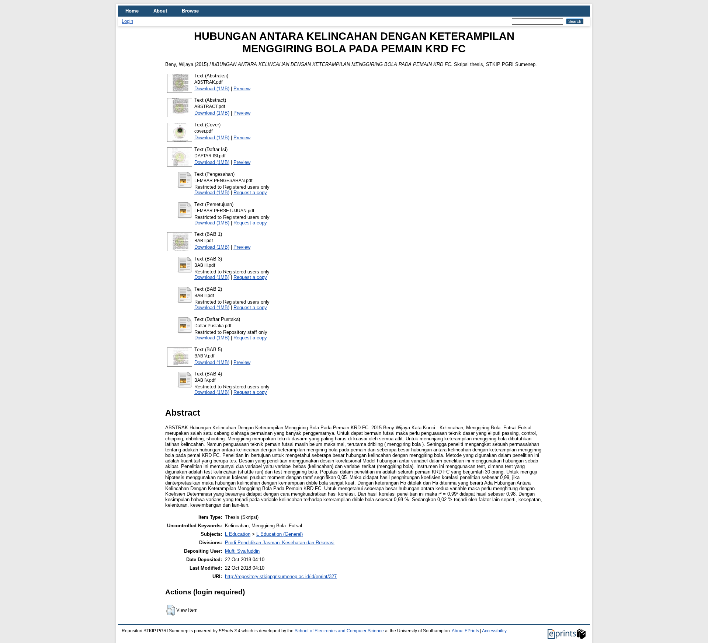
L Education (237, 534)
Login (127, 21)
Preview (241, 88)
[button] (170, 610)
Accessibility (494, 631)
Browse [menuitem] (190, 11)
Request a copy (250, 192)
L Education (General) (279, 534)
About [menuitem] (160, 11)
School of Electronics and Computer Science (339, 631)
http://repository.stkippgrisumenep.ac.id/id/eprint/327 (281, 576)
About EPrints (465, 631)
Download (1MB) (211, 88)
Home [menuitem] (132, 11)
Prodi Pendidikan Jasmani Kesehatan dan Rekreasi (279, 542)
